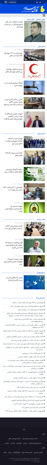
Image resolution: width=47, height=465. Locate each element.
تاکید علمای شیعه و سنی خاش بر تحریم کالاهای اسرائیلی (24, 336)
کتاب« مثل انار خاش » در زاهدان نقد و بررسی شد (27, 340)
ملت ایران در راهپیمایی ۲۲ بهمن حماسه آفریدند (28, 404)
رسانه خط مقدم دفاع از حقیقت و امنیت (30, 356)
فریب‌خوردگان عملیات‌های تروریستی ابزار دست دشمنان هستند (23, 344)
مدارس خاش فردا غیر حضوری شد (32, 407)
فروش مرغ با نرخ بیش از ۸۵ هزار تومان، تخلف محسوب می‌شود (25, 392)
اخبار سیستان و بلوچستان (30, 438)
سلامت (13, 443)
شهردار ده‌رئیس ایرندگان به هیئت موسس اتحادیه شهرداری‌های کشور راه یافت (13, 116)
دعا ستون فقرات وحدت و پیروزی (33, 353)
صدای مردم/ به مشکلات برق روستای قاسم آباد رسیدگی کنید (23, 396)
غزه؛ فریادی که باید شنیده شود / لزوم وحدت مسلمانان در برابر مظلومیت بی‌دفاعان (23, 367)
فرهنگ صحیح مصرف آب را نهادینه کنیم (13, 84)
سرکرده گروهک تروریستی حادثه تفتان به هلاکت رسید (13, 170)
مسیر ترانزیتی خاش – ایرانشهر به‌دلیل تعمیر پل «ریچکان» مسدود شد (24, 348)
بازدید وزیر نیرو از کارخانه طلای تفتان (13, 154)
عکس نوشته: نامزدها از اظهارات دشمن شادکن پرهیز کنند (13, 262)
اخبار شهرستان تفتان (35, 443)
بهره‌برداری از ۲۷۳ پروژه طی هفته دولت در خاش (13, 54)
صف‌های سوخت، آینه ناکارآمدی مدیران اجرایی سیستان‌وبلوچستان (28, 320)
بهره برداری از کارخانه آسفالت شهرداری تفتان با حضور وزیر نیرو (14, 141)
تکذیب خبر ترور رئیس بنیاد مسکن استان (30, 387)
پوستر (10, 452)
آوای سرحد (33, 462)
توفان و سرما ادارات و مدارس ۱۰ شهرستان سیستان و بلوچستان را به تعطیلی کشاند (23, 382)
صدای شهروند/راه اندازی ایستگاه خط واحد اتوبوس (27, 400)
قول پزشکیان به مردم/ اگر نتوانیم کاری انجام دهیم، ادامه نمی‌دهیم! (13, 245)
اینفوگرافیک (16, 452)
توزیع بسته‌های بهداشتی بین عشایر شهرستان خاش (13, 70)
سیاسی (25, 443)
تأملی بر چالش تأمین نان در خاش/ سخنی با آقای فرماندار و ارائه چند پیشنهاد (13, 102)
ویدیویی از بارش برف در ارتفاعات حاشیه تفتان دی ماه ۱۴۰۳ (24, 411)
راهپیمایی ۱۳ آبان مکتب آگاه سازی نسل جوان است (12, 188)
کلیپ (5, 452)
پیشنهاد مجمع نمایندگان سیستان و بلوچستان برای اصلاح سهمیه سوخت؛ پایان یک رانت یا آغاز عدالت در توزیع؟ (25, 314)
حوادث (7, 443)
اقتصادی (19, 443)
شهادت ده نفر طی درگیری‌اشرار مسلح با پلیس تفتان (13, 209)
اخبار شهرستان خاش (14, 438)
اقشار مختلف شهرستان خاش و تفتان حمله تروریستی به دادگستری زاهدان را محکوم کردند (25, 361)
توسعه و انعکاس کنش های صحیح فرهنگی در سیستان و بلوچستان (13, 24)
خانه (24, 429)
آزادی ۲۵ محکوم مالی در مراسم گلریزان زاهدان (14, 279)
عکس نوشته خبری (27, 452)
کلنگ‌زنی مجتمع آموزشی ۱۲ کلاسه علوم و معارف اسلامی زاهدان (25, 373)
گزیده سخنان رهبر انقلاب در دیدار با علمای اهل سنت (13, 227)
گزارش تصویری (38, 452)
